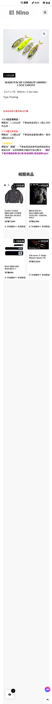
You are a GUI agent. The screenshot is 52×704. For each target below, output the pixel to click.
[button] (44, 33)
